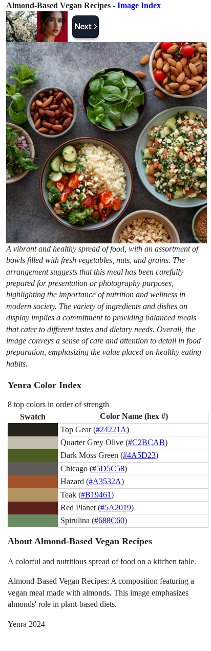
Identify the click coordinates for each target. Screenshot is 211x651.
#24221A (111, 429)
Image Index (139, 5)
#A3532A (105, 481)
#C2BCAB (146, 442)
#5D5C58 (108, 468)
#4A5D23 (139, 455)
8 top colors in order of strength (58, 404)
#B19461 (96, 494)
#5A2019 (115, 507)
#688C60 (109, 520)
